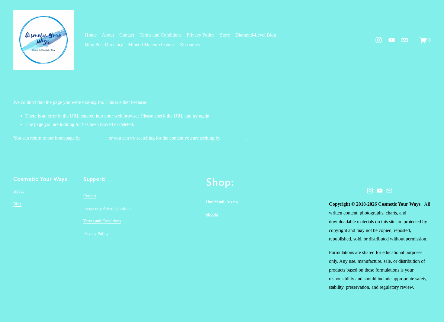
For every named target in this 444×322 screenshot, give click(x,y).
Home (91, 34)
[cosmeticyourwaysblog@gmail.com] (404, 40)
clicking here (94, 137)
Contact (126, 34)
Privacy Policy (200, 34)
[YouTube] (391, 40)
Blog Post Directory (104, 44)
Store (225, 34)
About (108, 34)
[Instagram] (378, 40)
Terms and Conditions (161, 34)
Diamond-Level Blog (255, 34)
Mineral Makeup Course (151, 44)
